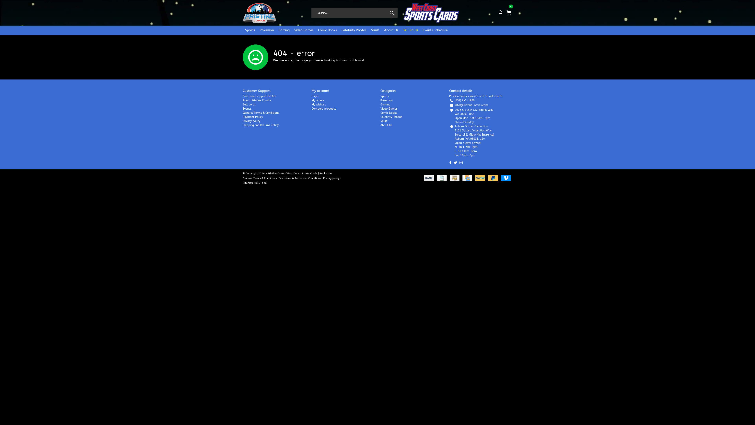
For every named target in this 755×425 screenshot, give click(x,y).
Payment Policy (253, 117)
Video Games (303, 30)
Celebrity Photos (354, 30)
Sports (250, 30)
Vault (375, 30)
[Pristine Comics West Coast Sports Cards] (259, 13)
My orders (318, 100)
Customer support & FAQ (259, 96)
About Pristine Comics (257, 100)
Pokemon (267, 30)
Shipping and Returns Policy (261, 125)
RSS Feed (261, 182)
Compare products (324, 108)
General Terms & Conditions (261, 113)
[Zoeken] (391, 12)
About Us (391, 30)
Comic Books (327, 30)
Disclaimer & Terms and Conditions (300, 178)
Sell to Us (249, 104)
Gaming (284, 30)
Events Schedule (435, 30)
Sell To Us (410, 30)
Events (247, 108)
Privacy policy (251, 121)
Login (315, 96)
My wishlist (319, 104)
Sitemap (248, 182)
